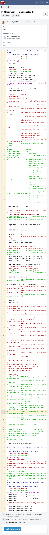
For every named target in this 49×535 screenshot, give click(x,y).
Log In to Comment (12, 529)
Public (16, 16)
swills (16, 22)
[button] (47, 2)
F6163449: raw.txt (13, 36)
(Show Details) (37, 514)
